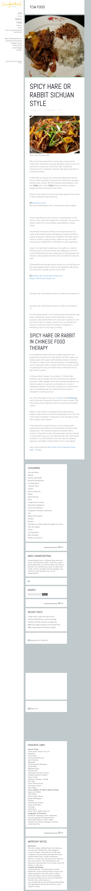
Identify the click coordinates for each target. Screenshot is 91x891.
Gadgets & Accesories (36, 502)
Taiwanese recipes (34, 786)
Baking (30, 475)
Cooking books (33, 483)
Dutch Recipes (33, 497)
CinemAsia (32, 809)
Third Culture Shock (35, 796)
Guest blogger (17, 48)
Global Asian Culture (35, 803)
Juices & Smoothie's (35, 508)
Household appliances (36, 505)
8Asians (31, 800)
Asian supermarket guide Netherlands (13, 31)
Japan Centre (32, 777)
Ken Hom (31, 781)
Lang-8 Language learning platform (41, 817)
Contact (19, 50)
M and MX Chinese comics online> (41, 820)
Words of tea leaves (35, 538)
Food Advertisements (50, 547)
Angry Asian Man (34, 805)
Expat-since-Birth (34, 792)
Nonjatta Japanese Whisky (37, 775)
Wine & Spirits (33, 535)
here (41, 865)
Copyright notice (16, 43)
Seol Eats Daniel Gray (36, 758)
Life (20, 13)
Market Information (35, 516)
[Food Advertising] (29, 581)
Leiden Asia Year (34, 824)
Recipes (19, 25)
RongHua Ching (50, 110)
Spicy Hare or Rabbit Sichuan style (52, 95)
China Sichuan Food (35, 783)
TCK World (32, 794)
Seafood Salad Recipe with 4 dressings (42, 619)
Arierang (31, 807)
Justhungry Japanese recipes (38, 773)
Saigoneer (31, 754)
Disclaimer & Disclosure (14, 41)
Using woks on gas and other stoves (41, 616)
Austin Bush (32, 766)
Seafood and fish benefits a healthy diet (42, 622)
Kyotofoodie (32, 771)
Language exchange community (40, 510)
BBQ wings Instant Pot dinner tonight (42, 627)
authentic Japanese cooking (38, 779)
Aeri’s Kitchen (33, 760)
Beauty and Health (35, 478)
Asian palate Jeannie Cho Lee (39, 751)
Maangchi (31, 762)
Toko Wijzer (32, 788)
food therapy (72, 398)
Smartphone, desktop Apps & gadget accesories (45, 524)
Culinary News (33, 486)
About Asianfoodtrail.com (13, 38)
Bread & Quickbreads (36, 480)
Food (19, 22)
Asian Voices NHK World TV (39, 811)
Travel (18, 19)
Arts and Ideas (33, 472)
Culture (19, 16)
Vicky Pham (32, 756)
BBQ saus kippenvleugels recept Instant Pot (44, 625)
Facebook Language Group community (42, 815)
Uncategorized (33, 532)
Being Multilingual (35, 798)
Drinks (20, 28)
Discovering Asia (34, 491)
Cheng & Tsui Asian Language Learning (43, 822)
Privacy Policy (17, 45)
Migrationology (33, 768)
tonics (60, 398)
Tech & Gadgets (34, 527)
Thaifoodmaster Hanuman (37, 764)
